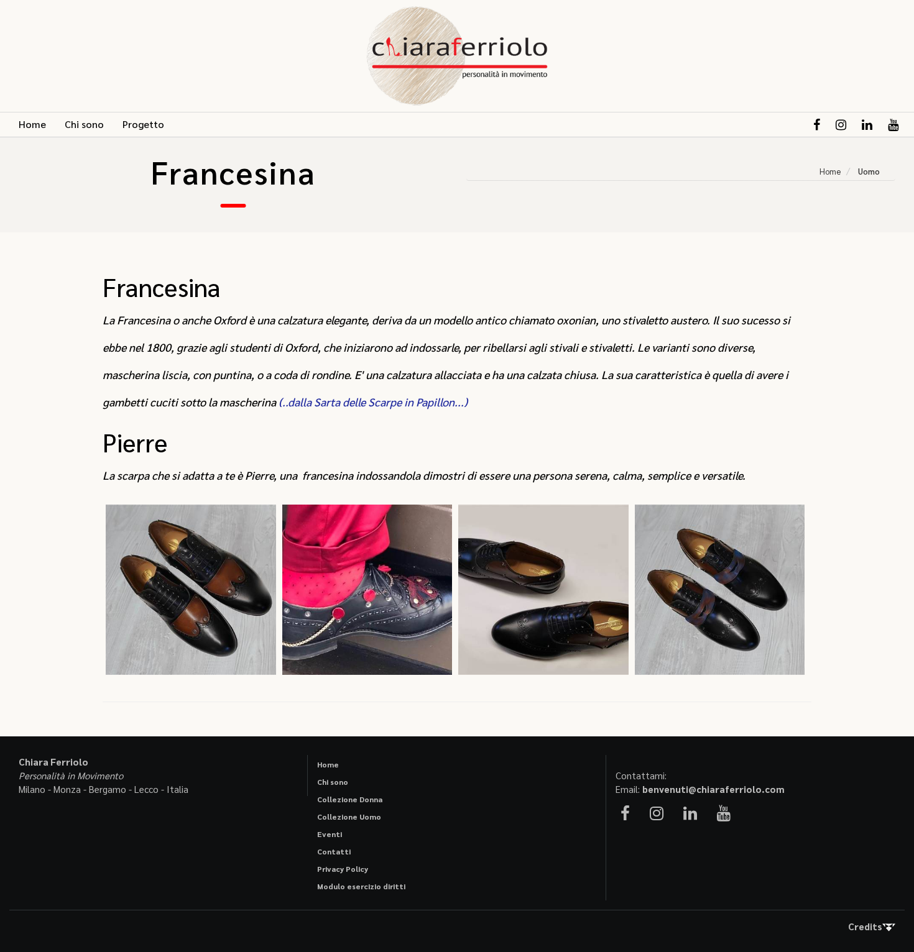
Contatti (334, 851)
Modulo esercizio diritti (361, 886)
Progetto (143, 123)
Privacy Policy (342, 869)
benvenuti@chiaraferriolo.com (713, 789)
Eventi (329, 834)
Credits (865, 926)
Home (32, 123)
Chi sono (84, 123)
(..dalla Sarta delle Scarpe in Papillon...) (373, 402)
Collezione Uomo (349, 817)
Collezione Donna (349, 799)
